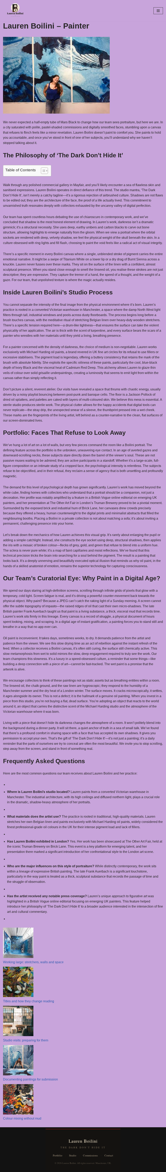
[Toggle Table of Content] (42, 170)
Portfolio (57, 1155)
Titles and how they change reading (28, 1001)
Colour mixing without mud (22, 1118)
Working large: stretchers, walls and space (33, 962)
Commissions (90, 1155)
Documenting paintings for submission (30, 1079)
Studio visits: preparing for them (25, 1040)
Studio (72, 1155)
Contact (108, 1155)
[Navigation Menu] (158, 10)
